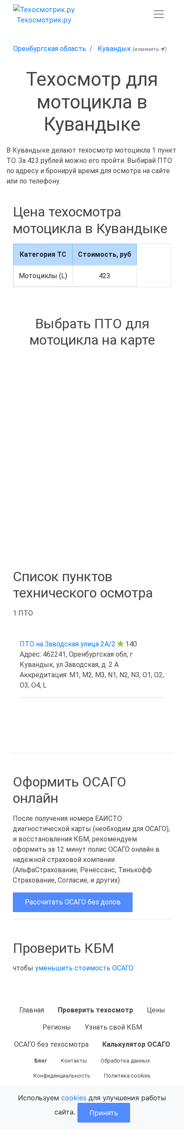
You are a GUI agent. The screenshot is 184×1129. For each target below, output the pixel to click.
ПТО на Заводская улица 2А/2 (68, 644)
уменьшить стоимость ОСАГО (84, 968)
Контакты (74, 1060)
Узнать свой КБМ (113, 1027)
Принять (103, 1112)
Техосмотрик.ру (44, 19)
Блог (40, 1060)
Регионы (56, 1027)
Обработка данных (125, 1060)
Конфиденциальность (61, 1075)
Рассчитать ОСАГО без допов (73, 902)
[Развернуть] (159, 14)
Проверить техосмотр (95, 1010)
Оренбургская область (49, 49)
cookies (73, 1097)
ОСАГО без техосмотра (51, 1044)
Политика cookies (127, 1075)
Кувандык (114, 49)
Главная (31, 1010)
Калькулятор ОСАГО (136, 1044)
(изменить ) (150, 49)
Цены (156, 1010)
